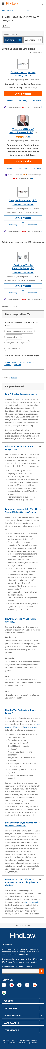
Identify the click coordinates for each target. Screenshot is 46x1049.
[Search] (41, 3)
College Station (10, 362)
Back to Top (24, 925)
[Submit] (41, 971)
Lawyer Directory (7, 10)
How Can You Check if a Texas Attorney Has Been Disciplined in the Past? (21, 882)
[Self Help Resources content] (41, 1015)
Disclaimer (23, 1043)
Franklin (30, 362)
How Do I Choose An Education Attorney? (20, 620)
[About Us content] (41, 1000)
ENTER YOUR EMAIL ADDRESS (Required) (17, 966)
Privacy (13, 1043)
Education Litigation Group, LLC (23, 73)
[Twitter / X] (19, 985)
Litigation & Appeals (14, 337)
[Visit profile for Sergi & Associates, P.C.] (23, 191)
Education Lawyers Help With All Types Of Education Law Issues (21, 510)
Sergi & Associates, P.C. (23, 200)
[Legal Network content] (41, 1030)
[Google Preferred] (4, 993)
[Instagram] (27, 985)
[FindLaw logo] (12, 3)
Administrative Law (14, 349)
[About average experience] (41, 107)
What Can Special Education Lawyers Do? (19, 448)
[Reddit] (35, 985)
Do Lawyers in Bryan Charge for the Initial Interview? (21, 824)
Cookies (34, 1043)
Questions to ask (29, 727)
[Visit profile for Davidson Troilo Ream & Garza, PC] (23, 256)
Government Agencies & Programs (19, 331)
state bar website (31, 902)
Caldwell (7, 365)
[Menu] (3, 3)
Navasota (17, 365)
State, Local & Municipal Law (17, 343)
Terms (4, 1043)
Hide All (14, 378)
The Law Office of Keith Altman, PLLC (21, 130)
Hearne (21, 362)
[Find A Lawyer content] (41, 1008)
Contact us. (23, 954)
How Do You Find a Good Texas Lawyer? (20, 711)
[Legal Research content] (41, 1022)
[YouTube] (11, 985)
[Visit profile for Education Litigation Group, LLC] (23, 63)
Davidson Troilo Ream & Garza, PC (23, 266)
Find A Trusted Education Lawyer (21, 394)
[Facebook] (4, 985)
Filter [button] (7, 26)
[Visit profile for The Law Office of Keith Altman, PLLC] (23, 120)
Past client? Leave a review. (23, 205)
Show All (5, 378)
